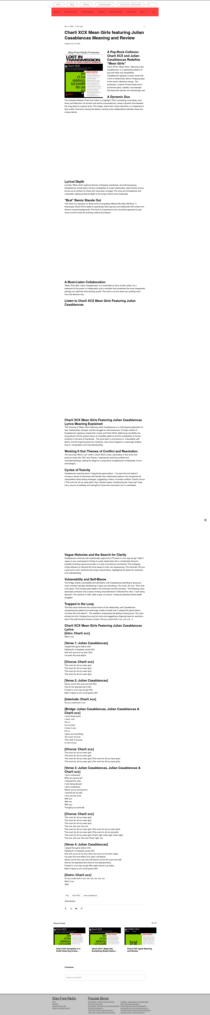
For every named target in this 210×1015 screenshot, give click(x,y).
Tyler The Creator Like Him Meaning (101, 896)
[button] (154, 12)
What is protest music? (61, 892)
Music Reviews (71, 12)
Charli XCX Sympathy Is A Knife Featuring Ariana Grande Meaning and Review (68, 833)
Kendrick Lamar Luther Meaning (133, 896)
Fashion (101, 12)
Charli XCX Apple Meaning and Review (139, 833)
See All (154, 806)
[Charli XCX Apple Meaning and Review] (140, 819)
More (142, 12)
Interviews (131, 12)
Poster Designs (87, 12)
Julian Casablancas (90, 779)
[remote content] (105, 132)
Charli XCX (76, 779)
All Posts (57, 12)
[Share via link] (82, 792)
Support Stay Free (59, 890)
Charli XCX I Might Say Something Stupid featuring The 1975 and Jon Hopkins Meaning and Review (105, 833)
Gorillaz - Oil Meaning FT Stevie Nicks (134, 885)
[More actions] (144, 26)
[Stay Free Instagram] (205, 520)
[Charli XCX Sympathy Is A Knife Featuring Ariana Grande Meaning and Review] (69, 819)
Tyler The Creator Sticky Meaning (100, 894)
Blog (54, 885)
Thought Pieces (115, 12)
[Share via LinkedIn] (76, 792)
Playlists (55, 887)
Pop (67, 779)
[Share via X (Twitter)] (71, 792)
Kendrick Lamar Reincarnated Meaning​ (136, 894)
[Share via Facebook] (66, 792)
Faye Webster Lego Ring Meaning (134, 890)
